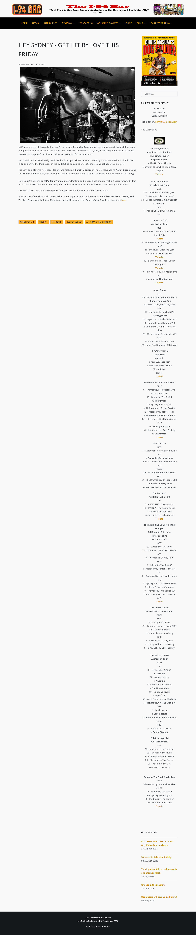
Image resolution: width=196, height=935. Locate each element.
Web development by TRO (98, 926)
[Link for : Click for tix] (159, 61)
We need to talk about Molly (156, 857)
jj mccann (57, 222)
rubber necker (74, 222)
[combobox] (159, 94)
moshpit (43, 222)
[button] (68, 23)
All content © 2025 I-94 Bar (98, 918)
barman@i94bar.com (166, 121)
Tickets (159, 174)
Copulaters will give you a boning (159, 897)
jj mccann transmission (98, 222)
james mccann (27, 222)
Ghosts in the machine (153, 885)
